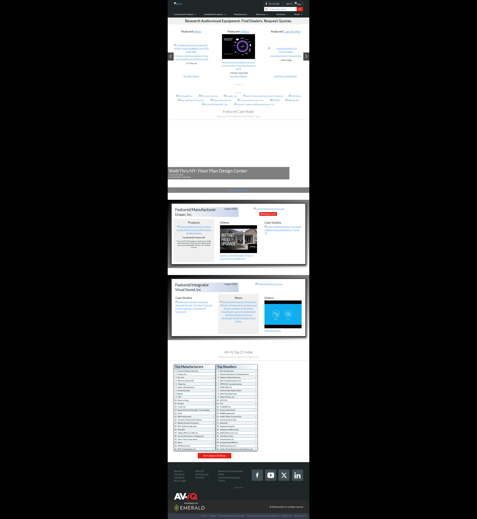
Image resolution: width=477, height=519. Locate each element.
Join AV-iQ (179, 477)
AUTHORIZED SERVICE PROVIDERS (231, 516)
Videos (197, 31)
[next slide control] (306, 56)
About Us (178, 471)
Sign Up (289, 3)
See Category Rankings (214, 455)
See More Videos (191, 76)
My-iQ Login (274, 3)
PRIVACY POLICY (300, 516)
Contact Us (179, 474)
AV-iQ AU (199, 477)
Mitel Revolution (272, 330)
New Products (290, 31)
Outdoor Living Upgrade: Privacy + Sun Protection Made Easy (236, 257)
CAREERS (212, 516)
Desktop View (238, 487)
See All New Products (285, 76)
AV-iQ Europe (202, 474)
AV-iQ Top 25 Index (238, 352)
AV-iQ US (199, 471)
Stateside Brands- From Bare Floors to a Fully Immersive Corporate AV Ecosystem (193, 308)
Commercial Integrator (229, 477)
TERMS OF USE (286, 516)
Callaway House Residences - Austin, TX (282, 232)
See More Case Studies (238, 76)
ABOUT (204, 516)
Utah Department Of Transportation (238, 56)
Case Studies (244, 31)
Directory (280, 14)
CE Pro (221, 480)
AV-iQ (221, 474)
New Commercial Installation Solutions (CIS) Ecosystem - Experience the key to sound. (191, 65)
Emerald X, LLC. (282, 507)
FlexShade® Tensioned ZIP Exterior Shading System (194, 232)
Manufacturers (240, 14)
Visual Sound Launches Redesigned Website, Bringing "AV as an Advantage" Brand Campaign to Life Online (238, 316)
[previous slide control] (171, 56)
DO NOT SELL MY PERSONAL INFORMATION (263, 516)
